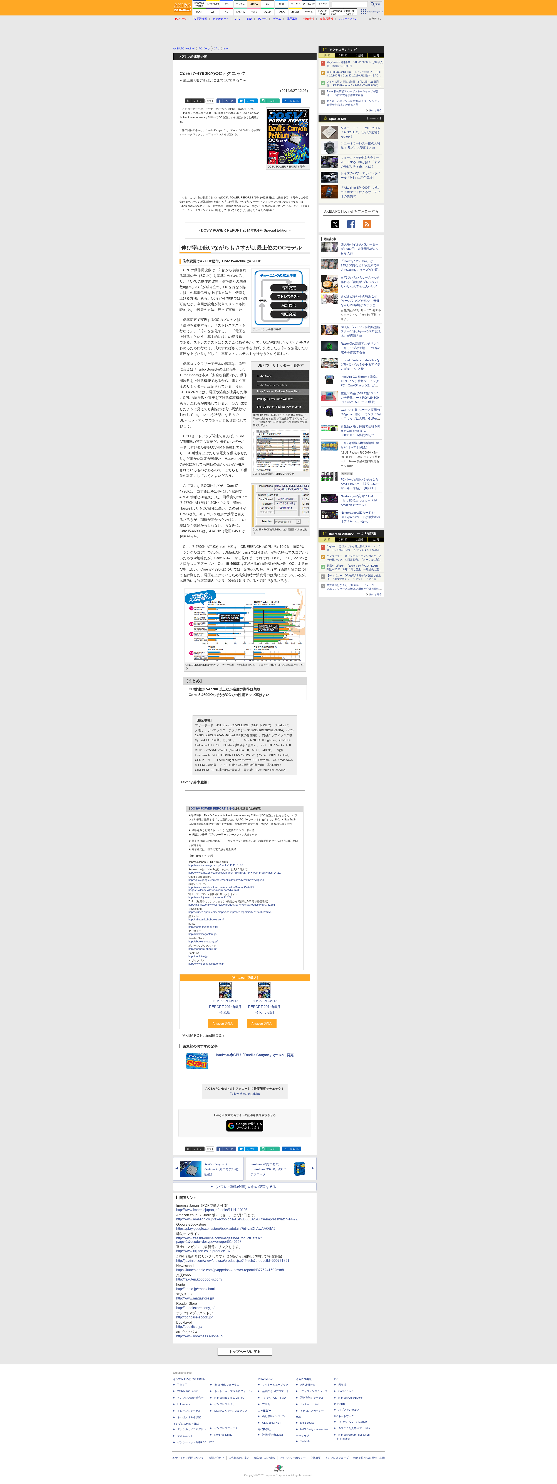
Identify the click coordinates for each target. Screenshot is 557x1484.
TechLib (305, 1441)
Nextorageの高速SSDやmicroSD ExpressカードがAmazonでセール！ (359, 500)
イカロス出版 (304, 1379)
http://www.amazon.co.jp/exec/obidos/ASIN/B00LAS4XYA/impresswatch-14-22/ (234, 872)
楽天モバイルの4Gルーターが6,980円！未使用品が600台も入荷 (359, 249)
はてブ (251, 101)
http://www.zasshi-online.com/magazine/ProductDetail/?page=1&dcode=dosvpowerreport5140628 (221, 889)
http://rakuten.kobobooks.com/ (206, 919)
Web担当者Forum (187, 1391)
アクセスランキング (343, 49)
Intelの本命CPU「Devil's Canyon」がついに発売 (255, 1055)
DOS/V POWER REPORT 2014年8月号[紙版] (225, 1006)
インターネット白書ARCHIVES (195, 1442)
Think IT (182, 1384)
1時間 (327, 55)
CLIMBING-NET (271, 1422)
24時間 (343, 55)
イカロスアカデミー (312, 1410)
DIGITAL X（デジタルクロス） (232, 1410)
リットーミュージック (275, 1384)
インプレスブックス (226, 1428)
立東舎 (266, 1404)
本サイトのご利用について (188, 1457)
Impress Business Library (229, 1397)
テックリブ (302, 1435)
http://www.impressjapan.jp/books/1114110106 (215, 865)
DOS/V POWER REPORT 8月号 (212, 808)
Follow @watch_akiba (245, 1093)
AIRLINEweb (307, 1384)
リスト (210, 101)
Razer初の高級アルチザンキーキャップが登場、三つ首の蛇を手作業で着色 (360, 348)
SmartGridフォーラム (226, 1384)
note (272, 101)
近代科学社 (264, 1429)
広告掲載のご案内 (239, 1457)
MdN (299, 1417)
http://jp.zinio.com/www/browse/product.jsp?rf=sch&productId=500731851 (231, 904)
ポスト (197, 101)
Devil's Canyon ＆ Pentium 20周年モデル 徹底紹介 (221, 1169)
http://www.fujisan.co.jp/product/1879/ (210, 897)
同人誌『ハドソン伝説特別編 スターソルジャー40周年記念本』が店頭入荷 (361, 331)
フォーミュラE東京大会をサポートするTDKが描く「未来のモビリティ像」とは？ (360, 162)
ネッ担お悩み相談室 (189, 1417)
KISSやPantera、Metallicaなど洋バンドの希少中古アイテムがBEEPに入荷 (360, 364)
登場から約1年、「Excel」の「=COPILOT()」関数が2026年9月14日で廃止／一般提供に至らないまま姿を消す (354, 569)
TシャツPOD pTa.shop (352, 1421)
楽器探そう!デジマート (275, 1391)
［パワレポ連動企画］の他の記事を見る (244, 1187)
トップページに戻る (244, 1352)
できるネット (185, 1435)
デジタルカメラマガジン (191, 1429)
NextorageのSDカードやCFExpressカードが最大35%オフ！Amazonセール (360, 517)
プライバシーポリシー (293, 1457)
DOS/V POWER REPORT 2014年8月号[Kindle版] (264, 1006)
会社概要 (315, 1457)
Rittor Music (265, 1379)
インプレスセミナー (226, 1404)
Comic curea (345, 1391)
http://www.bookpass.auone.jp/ (206, 963)
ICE (336, 1379)
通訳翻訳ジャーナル (312, 1397)
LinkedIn (294, 101)
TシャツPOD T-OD (274, 1397)
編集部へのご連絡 (264, 1457)
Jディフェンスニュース (314, 1391)
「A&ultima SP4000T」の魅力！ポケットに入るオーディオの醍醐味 (360, 192)
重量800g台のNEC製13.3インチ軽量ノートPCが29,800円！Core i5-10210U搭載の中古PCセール (354, 76)
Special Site (338, 118)
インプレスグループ (337, 1457)
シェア (229, 101)
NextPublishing (223, 1434)
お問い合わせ (216, 1457)
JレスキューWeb (310, 1404)
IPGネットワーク (344, 1416)
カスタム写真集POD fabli (354, 1428)
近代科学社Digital (272, 1434)
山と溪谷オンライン (274, 1416)
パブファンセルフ (348, 1409)
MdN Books (307, 1422)
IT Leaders (183, 1404)
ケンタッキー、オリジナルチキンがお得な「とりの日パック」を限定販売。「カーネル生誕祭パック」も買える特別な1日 (354, 559)
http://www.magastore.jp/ (202, 934)
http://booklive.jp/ (198, 956)
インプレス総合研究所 (190, 1397)
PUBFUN (339, 1404)
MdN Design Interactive (314, 1429)
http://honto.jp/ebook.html (203, 926)
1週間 (359, 55)
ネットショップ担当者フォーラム (233, 1391)
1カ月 (375, 55)
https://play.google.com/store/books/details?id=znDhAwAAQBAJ (226, 880)
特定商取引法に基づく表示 (369, 1457)
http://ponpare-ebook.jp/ (202, 948)
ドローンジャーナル (189, 1410)
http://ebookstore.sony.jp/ (203, 941)
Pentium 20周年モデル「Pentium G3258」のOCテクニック (268, 1169)
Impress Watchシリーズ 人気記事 (352, 533)
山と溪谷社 (264, 1410)
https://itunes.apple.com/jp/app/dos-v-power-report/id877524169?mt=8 (230, 912)
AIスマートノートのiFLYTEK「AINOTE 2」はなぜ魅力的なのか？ (360, 132)
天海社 (342, 1384)
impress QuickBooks (350, 1397)
